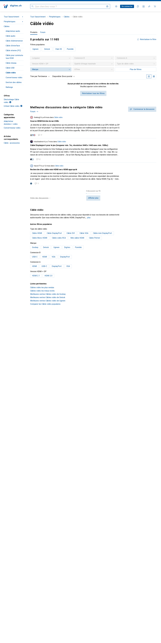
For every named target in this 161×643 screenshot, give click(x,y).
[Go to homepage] (12, 6)
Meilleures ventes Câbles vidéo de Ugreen (47, 301)
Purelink (70, 49)
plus (89, 217)
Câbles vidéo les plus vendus (42, 287)
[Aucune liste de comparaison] (143, 6)
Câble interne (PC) (13, 50)
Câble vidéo (11, 73)
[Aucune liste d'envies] (149, 6)
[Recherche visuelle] (107, 6)
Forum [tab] (42, 32)
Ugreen (35, 49)
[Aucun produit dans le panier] (155, 6)
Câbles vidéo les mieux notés (42, 291)
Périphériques (9, 21)
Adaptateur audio (13, 31)
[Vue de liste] (153, 76)
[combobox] (43, 76)
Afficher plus (93, 198)
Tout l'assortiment (11, 17)
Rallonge (9, 87)
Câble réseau (11, 63)
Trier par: (33, 76)
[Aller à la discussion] (93, 126)
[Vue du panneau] (148, 76)
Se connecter (127, 6)
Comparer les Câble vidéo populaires (45, 304)
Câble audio (10, 36)
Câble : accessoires (12, 143)
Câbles (6, 26)
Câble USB (10, 68)
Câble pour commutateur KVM (14, 56)
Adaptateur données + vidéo (11, 122)
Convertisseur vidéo (14, 77)
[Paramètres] (116, 6)
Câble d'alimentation (14, 41)
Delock (47, 49)
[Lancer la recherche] (32, 6)
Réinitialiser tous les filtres (93, 93)
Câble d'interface (13, 46)
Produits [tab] (33, 32)
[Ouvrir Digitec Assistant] (138, 6)
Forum (32, 111)
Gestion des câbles (14, 82)
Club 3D (58, 49)
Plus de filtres (135, 69)
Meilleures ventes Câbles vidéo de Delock (47, 297)
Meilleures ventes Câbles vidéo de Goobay (48, 294)
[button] (49, 198)
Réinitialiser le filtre (148, 39)
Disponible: (57, 76)
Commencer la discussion (143, 109)
